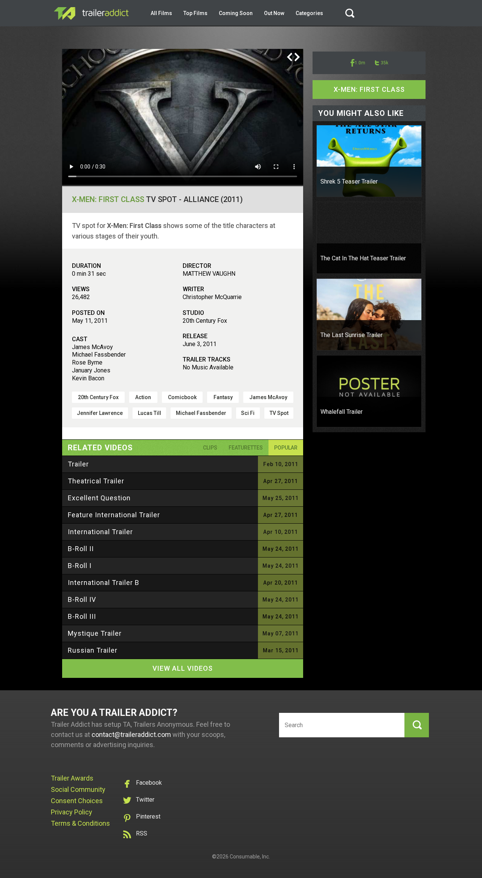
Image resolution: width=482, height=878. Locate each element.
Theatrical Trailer (96, 481)
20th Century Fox (98, 397)
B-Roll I (80, 566)
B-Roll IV (82, 599)
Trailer (78, 464)
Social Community (78, 789)
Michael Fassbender (201, 413)
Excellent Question (99, 498)
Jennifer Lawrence (100, 413)
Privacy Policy (71, 812)
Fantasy (223, 397)
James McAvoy (268, 397)
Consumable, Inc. (250, 857)
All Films (161, 13)
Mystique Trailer (95, 633)
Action (143, 397)
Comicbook (182, 397)
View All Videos (183, 668)
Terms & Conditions (80, 823)
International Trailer (100, 532)
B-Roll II (81, 549)
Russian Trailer (92, 650)
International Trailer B (103, 582)
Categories (309, 13)
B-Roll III (82, 616)
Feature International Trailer (114, 515)
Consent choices (77, 801)
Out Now (274, 13)
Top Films (195, 13)
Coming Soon (236, 13)
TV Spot (279, 413)
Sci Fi (248, 413)
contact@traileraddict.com (131, 734)
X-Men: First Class (108, 199)
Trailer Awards (72, 778)
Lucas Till (149, 413)
